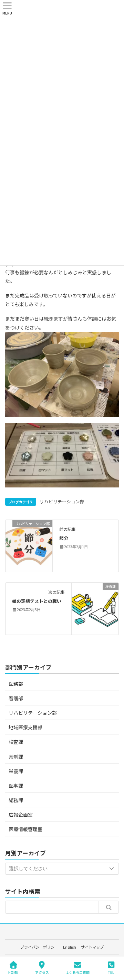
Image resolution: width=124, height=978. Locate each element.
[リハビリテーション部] (29, 545)
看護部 (16, 698)
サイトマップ (92, 947)
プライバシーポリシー (39, 947)
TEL (111, 972)
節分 (63, 538)
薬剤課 (16, 756)
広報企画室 (21, 814)
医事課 (16, 785)
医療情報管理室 (25, 829)
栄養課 (16, 771)
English (69, 947)
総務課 (16, 800)
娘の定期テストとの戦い (36, 601)
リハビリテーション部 (62, 501)
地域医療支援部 (25, 727)
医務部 (16, 683)
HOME (13, 972)
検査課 (16, 741)
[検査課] (95, 608)
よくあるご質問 (77, 972)
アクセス (42, 972)
